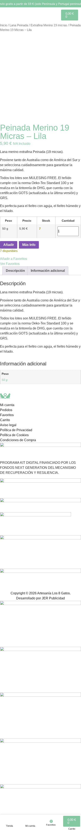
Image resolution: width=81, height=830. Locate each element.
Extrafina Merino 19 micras (49, 25)
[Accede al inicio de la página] (8, 15)
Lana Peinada (19, 25)
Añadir (8, 245)
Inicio (3, 25)
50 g (4, 379)
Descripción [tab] (15, 270)
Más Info (29, 245)
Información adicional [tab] (48, 270)
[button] (40, 261)
